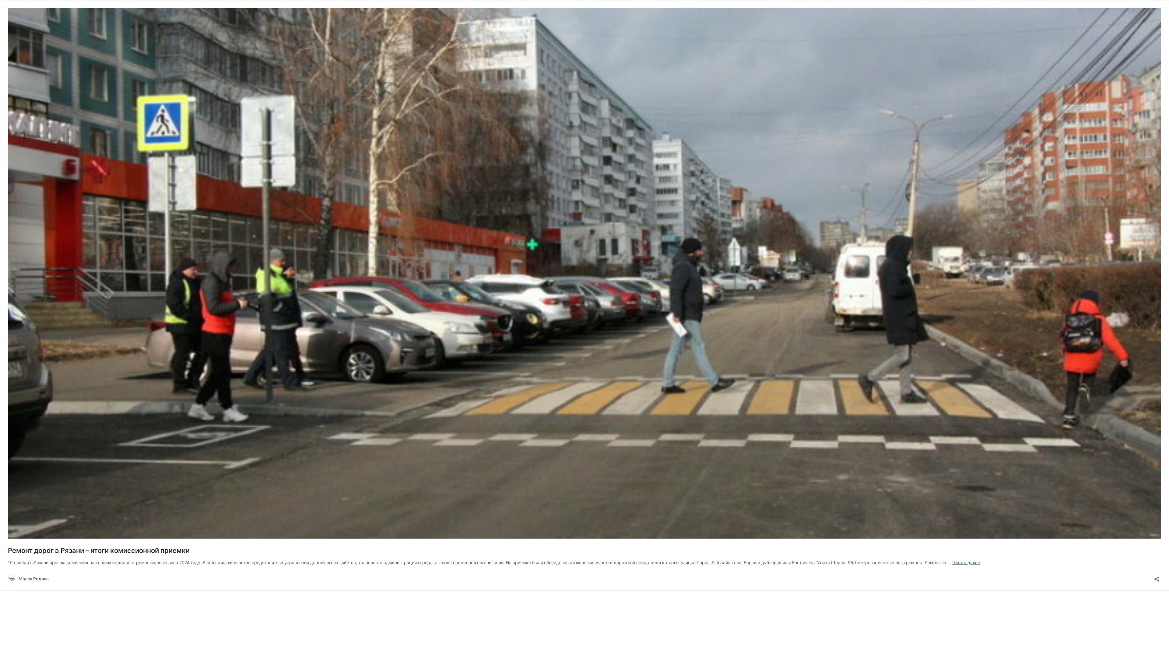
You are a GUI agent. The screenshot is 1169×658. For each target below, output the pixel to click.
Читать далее (966, 562)
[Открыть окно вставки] (1157, 577)
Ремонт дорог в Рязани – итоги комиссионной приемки (99, 550)
